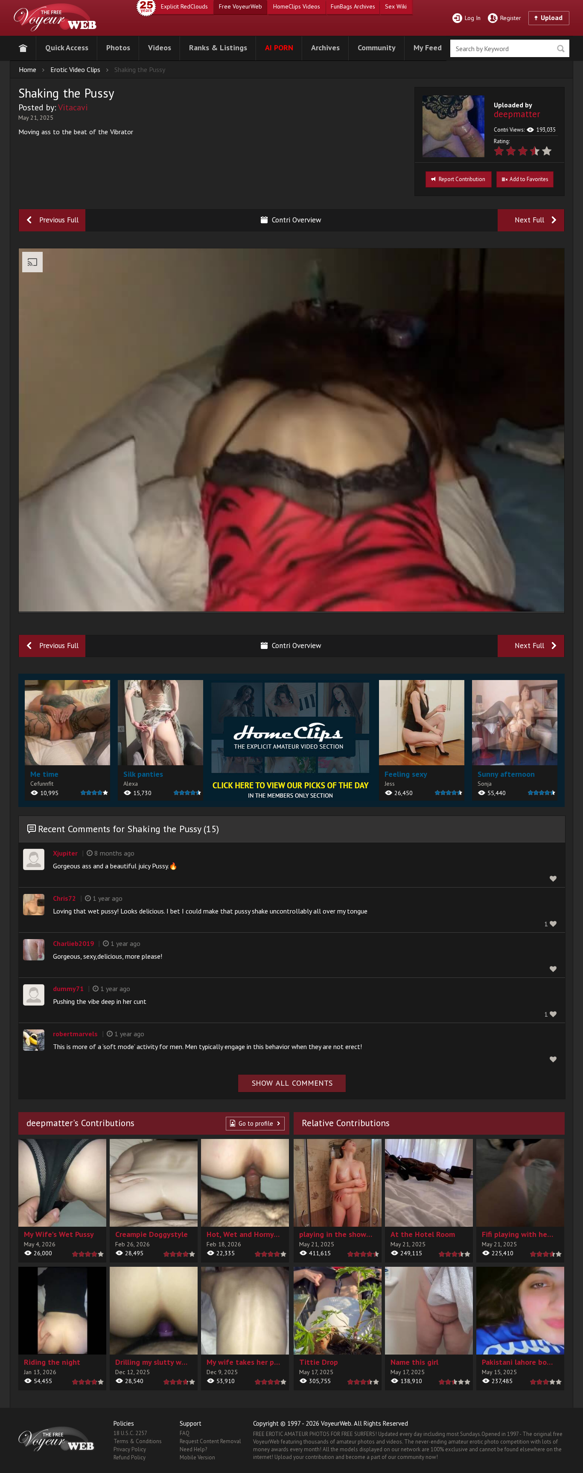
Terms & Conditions (138, 1441)
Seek (560, 49)
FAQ (184, 1433)
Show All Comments (292, 1083)
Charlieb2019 (73, 943)
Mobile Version (197, 1457)
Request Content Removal (210, 1441)
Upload (552, 17)
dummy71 (68, 988)
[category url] (291, 740)
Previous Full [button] (59, 220)
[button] (67, 46)
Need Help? (193, 1449)
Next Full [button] (529, 220)
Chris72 (64, 898)
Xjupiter (65, 853)
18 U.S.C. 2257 (130, 1433)
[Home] (23, 46)
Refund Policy (130, 1457)
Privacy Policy (130, 1449)
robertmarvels (75, 1033)
